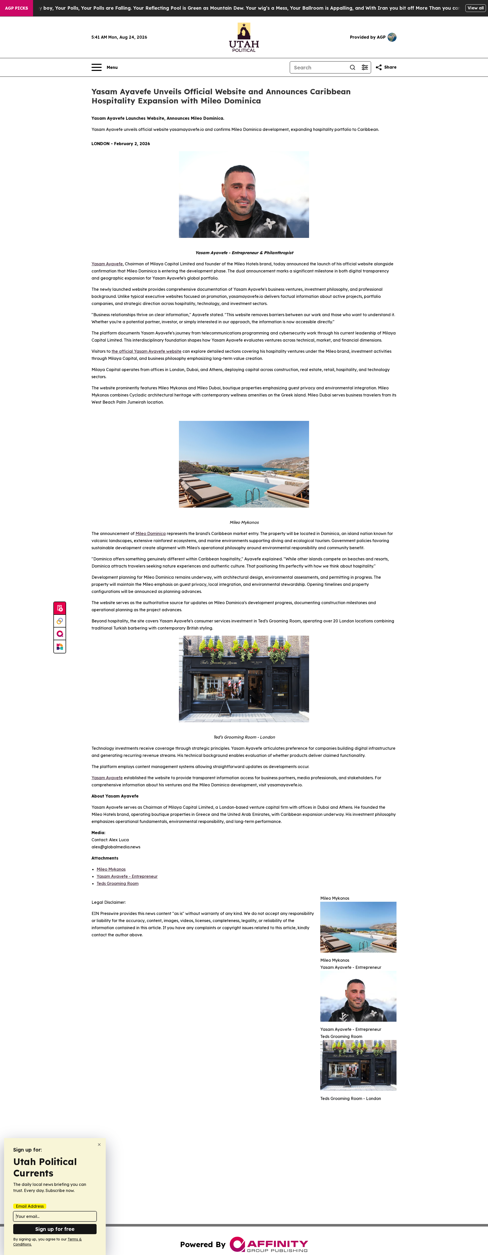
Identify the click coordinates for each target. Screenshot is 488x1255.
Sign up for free (54, 1229)
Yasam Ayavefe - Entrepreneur (127, 876)
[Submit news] (60, 608)
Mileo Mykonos (111, 869)
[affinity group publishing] (60, 634)
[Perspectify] (60, 621)
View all (476, 7)
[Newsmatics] (60, 646)
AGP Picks (16, 8)
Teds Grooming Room (118, 883)
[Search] (352, 67)
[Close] (99, 1144)
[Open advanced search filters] (365, 67)
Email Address (30, 1206)
